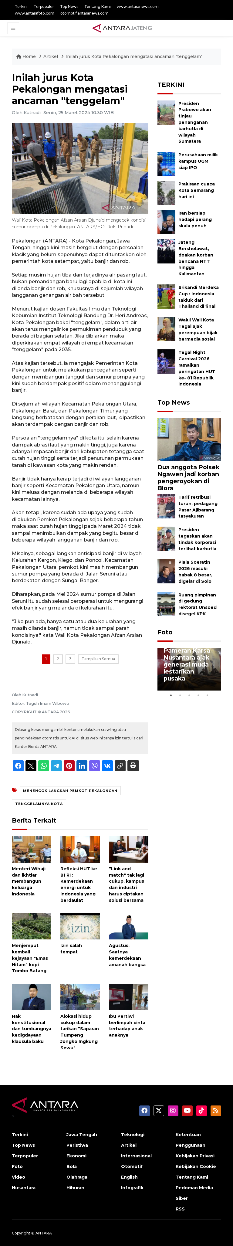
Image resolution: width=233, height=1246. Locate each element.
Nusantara (23, 1187)
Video (18, 1177)
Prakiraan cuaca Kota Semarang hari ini (196, 190)
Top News (69, 6)
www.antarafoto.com (34, 13)
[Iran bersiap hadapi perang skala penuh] (166, 222)
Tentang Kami (97, 6)
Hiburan (75, 1187)
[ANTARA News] (122, 28)
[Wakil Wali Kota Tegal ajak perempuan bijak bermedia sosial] (166, 328)
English (129, 1177)
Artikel (51, 56)
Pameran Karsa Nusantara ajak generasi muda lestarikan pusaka (187, 664)
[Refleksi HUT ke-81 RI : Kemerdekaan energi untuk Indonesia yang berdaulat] (80, 849)
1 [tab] (171, 695)
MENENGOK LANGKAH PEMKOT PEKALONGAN (70, 791)
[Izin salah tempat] (80, 926)
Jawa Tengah (81, 1134)
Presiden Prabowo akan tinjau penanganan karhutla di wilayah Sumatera (194, 122)
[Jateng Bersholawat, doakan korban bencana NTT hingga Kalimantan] (166, 251)
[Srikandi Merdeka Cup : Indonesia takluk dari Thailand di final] (166, 296)
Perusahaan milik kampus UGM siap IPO (198, 161)
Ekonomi (76, 1156)
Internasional (136, 1156)
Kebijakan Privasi (195, 1156)
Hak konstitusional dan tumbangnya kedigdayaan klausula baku (31, 1028)
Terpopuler (44, 6)
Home (29, 56)
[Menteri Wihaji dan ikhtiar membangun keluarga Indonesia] (31, 849)
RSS (180, 1209)
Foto (165, 632)
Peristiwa (77, 1145)
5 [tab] (207, 695)
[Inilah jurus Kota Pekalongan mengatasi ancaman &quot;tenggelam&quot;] (189, 439)
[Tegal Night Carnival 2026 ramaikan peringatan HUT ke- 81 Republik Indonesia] (166, 361)
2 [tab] (180, 695)
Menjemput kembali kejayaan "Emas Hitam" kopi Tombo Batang (30, 958)
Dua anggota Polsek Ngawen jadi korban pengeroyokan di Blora (188, 477)
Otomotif (132, 1166)
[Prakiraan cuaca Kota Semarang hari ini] (166, 192)
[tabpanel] (189, 669)
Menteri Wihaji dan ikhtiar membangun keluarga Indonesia (29, 881)
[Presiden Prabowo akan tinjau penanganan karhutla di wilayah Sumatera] (166, 112)
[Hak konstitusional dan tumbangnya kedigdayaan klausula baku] (31, 997)
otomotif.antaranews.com (84, 13)
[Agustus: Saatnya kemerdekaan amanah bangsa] (128, 926)
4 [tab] (198, 695)
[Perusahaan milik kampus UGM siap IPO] (166, 163)
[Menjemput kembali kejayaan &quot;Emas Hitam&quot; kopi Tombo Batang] (31, 926)
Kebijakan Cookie (196, 1166)
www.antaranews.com (138, 6)
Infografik (132, 1187)
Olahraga (76, 1177)
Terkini (21, 6)
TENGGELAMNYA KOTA (39, 804)
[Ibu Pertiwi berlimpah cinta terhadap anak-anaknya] (128, 997)
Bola (71, 1166)
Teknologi (132, 1134)
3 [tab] (189, 695)
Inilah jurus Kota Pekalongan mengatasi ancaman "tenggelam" (134, 56)
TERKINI (170, 84)
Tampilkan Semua (98, 659)
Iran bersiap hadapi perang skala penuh (195, 219)
